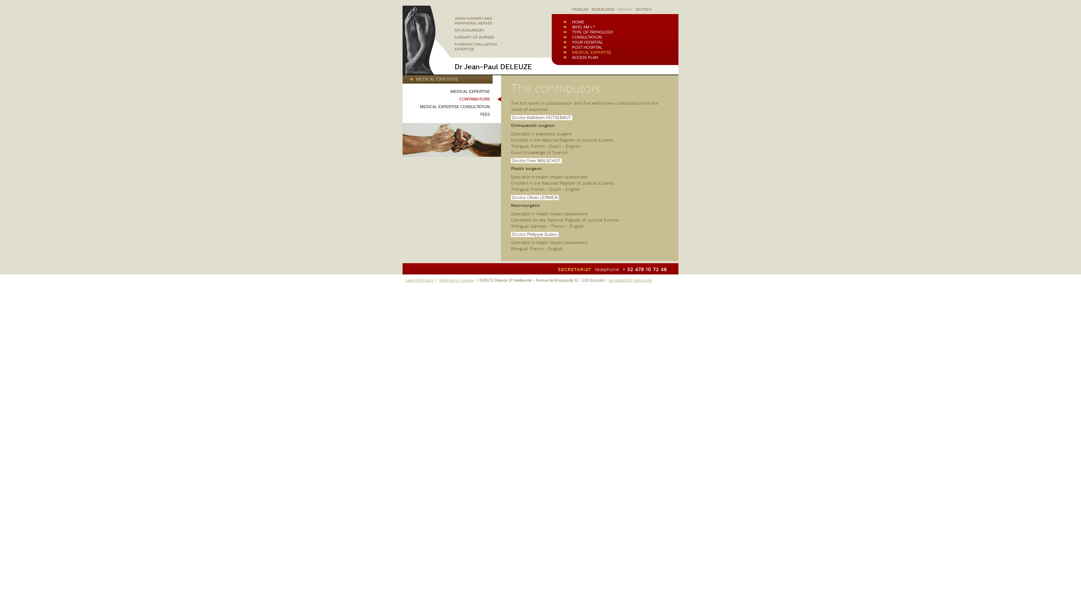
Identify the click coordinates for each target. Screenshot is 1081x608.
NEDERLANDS (603, 10)
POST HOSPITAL (587, 47)
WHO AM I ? (583, 27)
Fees (485, 114)
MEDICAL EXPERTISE (591, 52)
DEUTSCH (643, 10)
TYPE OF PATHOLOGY (592, 32)
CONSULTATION (587, 37)
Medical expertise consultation (455, 106)
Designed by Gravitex (456, 280)
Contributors (474, 99)
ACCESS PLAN (585, 57)
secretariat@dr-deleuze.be (630, 280)
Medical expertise (470, 91)
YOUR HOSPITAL (587, 42)
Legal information (419, 280)
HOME (578, 22)
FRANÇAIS (580, 10)
